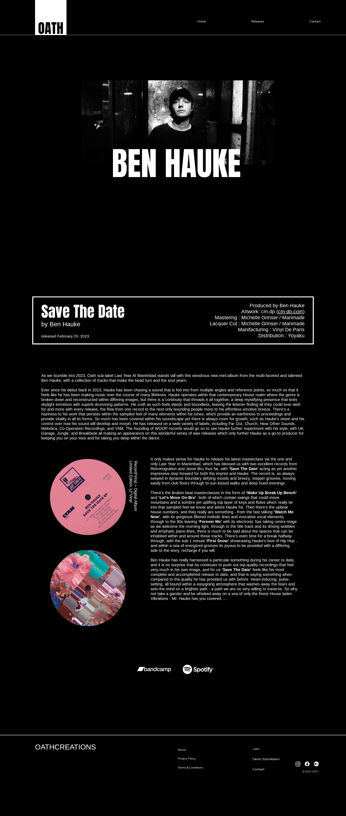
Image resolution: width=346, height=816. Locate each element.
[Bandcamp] (316, 764)
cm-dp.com (290, 311)
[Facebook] (307, 764)
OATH (50, 28)
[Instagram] (298, 764)
